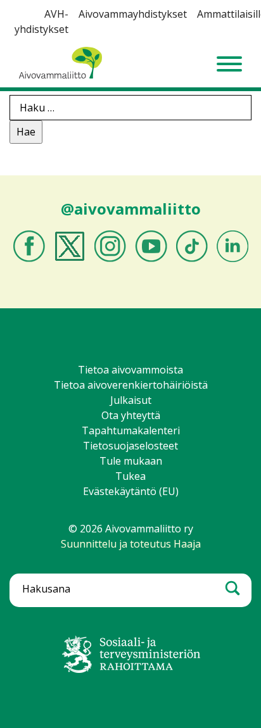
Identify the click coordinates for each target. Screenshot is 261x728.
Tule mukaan (130, 461)
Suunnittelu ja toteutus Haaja (131, 544)
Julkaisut (130, 400)
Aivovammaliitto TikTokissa (192, 246)
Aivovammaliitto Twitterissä (70, 246)
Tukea (130, 476)
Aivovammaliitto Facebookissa (29, 246)
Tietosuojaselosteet (130, 446)
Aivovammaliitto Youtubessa (151, 246)
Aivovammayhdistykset (133, 14)
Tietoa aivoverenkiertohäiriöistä (131, 385)
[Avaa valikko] (229, 64)
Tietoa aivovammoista (130, 370)
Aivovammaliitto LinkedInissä (232, 246)
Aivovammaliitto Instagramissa (110, 246)
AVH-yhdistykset (41, 21)
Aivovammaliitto (57, 77)
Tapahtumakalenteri (131, 430)
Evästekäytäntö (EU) (131, 491)
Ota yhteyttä (130, 415)
